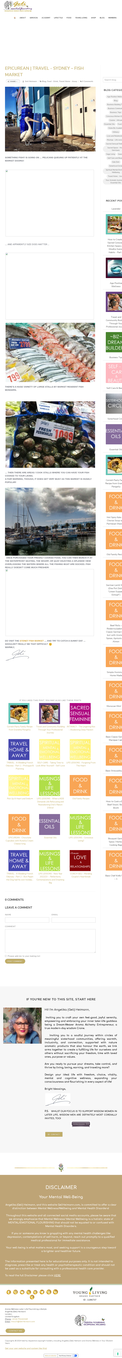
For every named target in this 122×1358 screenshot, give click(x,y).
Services (34, 18)
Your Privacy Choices (65, 1355)
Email (55, 914)
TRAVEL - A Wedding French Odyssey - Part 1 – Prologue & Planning (20, 765)
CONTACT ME (15, 1331)
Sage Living (110, 154)
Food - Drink (52, 81)
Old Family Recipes (81, 798)
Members (112, 18)
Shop (93, 18)
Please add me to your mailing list (24, 956)
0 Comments (87, 81)
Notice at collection (50, 1355)
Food (69, 18)
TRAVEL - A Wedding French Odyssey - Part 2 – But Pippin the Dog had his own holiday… (19, 876)
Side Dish (115, 162)
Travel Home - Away (68, 81)
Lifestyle (58, 18)
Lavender (116, 208)
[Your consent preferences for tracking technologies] (118, 1354)
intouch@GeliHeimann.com (23, 1322)
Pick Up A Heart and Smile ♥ (20, 798)
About (23, 18)
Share (13, 81)
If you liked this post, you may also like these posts (50, 700)
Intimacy (116, 132)
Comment (10, 926)
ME (6, 1327)
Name (8, 914)
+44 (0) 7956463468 (20, 1319)
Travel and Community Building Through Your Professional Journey (50, 729)
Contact (55, 1134)
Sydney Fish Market (32, 641)
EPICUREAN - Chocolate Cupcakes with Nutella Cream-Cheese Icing (20, 840)
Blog (102, 18)
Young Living (81, 18)
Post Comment (15, 961)
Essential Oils (50, 837)
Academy (46, 18)
